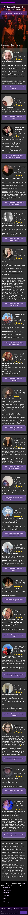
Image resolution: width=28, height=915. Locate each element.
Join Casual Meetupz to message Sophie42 (14, 379)
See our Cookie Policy (12, 913)
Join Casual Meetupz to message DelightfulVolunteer (14, 498)
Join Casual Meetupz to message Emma (14, 117)
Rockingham (6, 893)
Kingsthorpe (6, 892)
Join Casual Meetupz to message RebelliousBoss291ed (14, 343)
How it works (20, 908)
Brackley (5, 901)
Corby (4, 899)
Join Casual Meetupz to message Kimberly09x (14, 304)
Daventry (5, 896)
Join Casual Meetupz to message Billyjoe (14, 569)
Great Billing (6, 895)
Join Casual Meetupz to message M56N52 (14, 714)
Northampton (6, 887)
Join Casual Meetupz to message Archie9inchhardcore (14, 203)
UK (25, 883)
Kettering (5, 889)
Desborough (6, 903)
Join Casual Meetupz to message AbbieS (14, 759)
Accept (23, 912)
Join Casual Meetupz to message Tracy (14, 428)
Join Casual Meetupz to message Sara (14, 635)
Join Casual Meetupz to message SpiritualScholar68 (14, 534)
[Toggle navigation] (25, 2)
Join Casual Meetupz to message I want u (14, 87)
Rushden (5, 898)
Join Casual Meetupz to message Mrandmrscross (14, 467)
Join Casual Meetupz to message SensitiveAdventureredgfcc (14, 156)
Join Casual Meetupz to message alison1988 (14, 600)
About (15, 908)
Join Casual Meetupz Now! (14, 13)
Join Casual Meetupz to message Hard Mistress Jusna (14, 835)
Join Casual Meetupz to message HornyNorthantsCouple (14, 675)
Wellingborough (7, 890)
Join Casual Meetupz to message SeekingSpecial (14, 239)
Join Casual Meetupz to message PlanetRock (14, 791)
